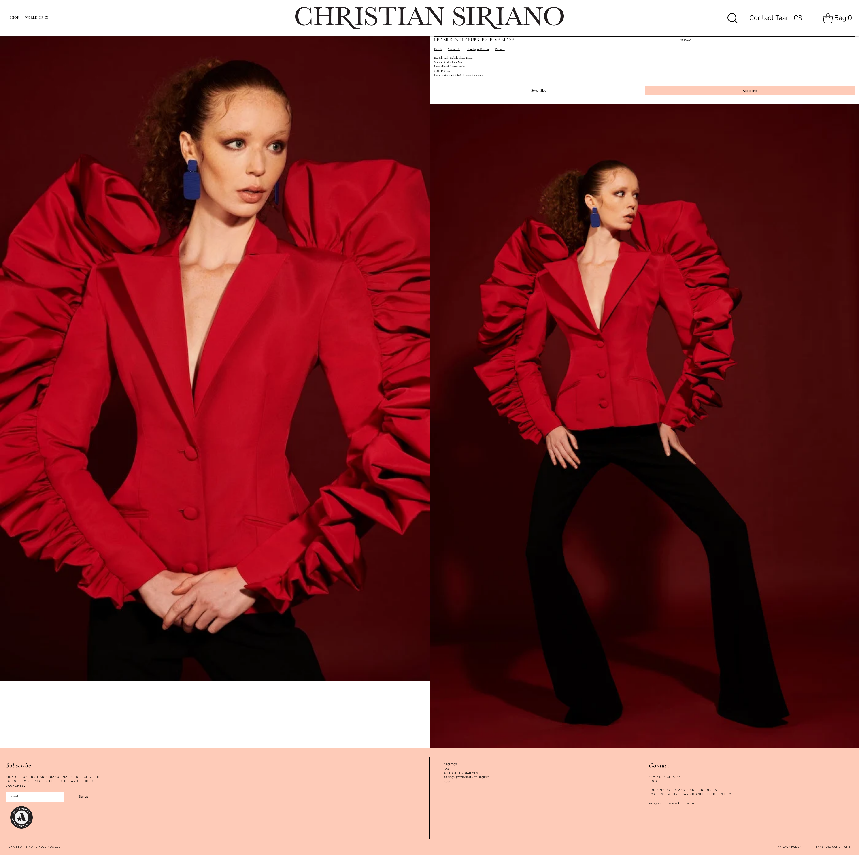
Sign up (83, 796)
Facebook (673, 803)
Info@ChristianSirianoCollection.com (695, 794)
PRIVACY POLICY (790, 846)
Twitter (689, 803)
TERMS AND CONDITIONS (832, 846)
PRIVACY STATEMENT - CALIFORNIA (466, 777)
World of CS (37, 17)
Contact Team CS (775, 18)
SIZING (448, 781)
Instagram (655, 803)
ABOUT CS (450, 764)
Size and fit (454, 49)
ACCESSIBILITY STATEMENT (462, 773)
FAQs (447, 769)
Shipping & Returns (478, 49)
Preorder (500, 49)
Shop (14, 17)
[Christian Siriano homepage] (429, 18)
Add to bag (750, 90)
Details (438, 49)
